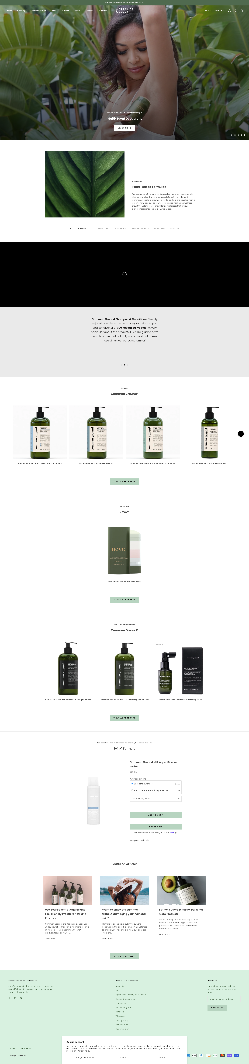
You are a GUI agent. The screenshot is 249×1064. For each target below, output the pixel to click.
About (77, 10)
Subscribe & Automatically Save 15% (151, 790)
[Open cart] (241, 10)
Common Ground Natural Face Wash (209, 463)
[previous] (8, 434)
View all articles (124, 956)
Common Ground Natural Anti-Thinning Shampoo (68, 700)
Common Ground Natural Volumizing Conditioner (152, 463)
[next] (241, 434)
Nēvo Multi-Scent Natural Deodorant (124, 581)
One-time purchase (143, 784)
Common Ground (38, 10)
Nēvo (54, 10)
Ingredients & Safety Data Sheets (131, 994)
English (218, 10)
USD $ (206, 10)
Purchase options (138, 779)
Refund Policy (122, 1024)
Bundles (65, 10)
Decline (162, 1057)
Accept (123, 1057)
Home (9, 10)
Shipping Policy (122, 1029)
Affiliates (103, 10)
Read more (50, 938)
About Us (120, 986)
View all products (124, 481)
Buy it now (155, 827)
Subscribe (217, 1008)
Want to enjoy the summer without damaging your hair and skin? (124, 914)
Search (119, 990)
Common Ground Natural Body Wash (96, 463)
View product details (139, 840)
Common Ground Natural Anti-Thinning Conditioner (125, 700)
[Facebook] (9, 997)
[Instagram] (15, 997)
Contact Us (121, 1003)
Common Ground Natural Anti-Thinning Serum (180, 700)
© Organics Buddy (18, 1055)
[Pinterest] (21, 997)
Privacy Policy (84, 1051)
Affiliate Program (123, 1007)
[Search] (235, 10)
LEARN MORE (124, 128)
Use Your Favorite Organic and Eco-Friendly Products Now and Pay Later (65, 914)
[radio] (132, 783)
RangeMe (120, 1012)
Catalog (21, 10)
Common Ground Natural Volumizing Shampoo (40, 463)
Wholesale (120, 1016)
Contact (89, 10)
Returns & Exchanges (125, 999)
